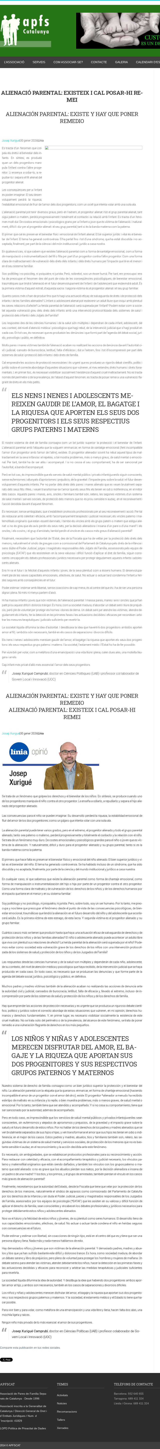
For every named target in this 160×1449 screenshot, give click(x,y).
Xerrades (62, 1428)
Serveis (39, 62)
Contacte (99, 62)
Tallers (61, 1419)
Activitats (62, 1395)
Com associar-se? (68, 62)
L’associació (14, 62)
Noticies (62, 1403)
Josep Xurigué (11, 140)
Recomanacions (67, 1411)
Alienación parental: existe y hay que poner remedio (72, 117)
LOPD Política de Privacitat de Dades (23, 1428)
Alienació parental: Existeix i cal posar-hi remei (72, 713)
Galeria (121, 62)
